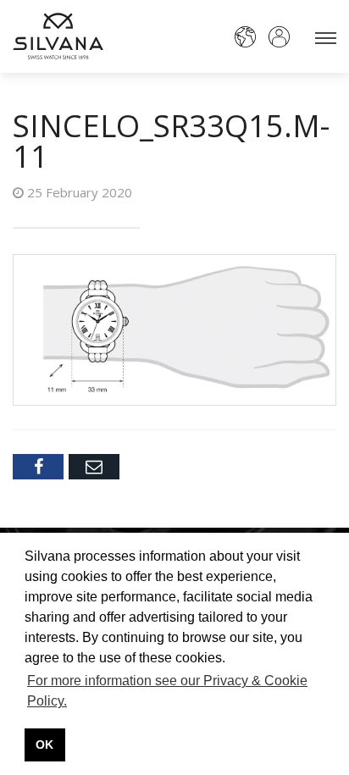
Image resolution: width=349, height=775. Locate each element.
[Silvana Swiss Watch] (58, 36)
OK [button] (44, 744)
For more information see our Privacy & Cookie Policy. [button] (167, 690)
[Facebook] (38, 466)
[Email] (94, 466)
